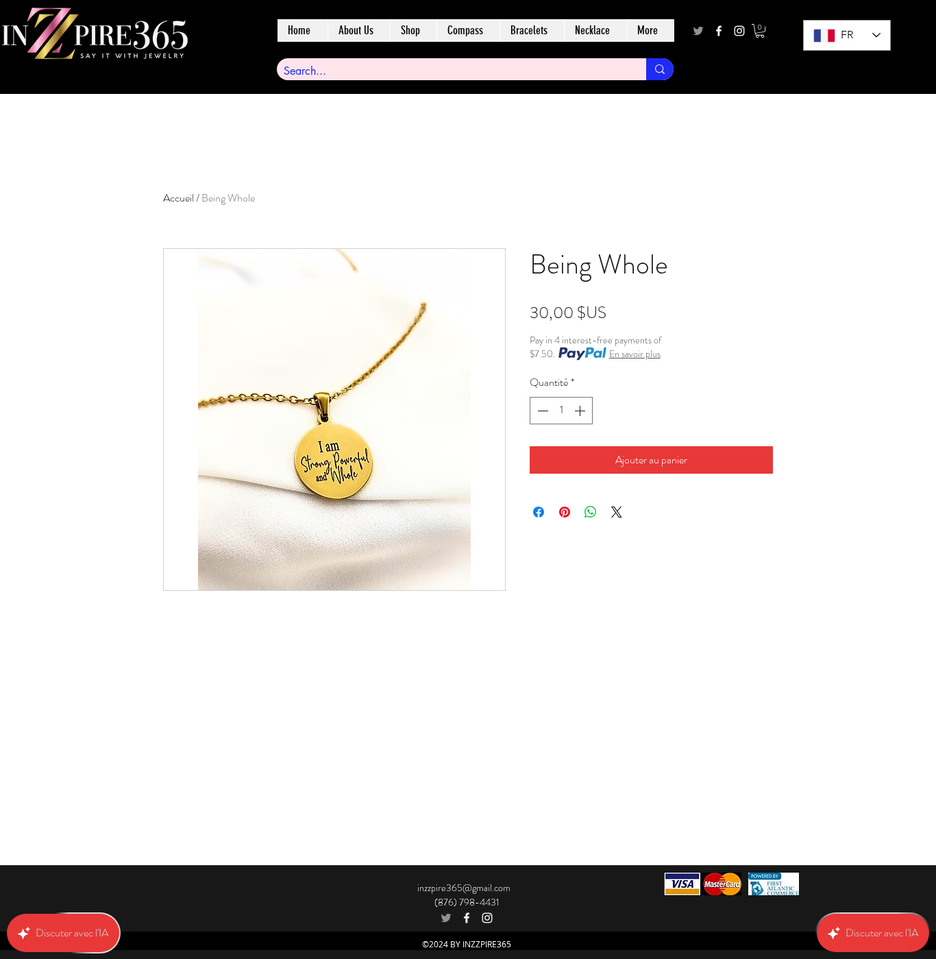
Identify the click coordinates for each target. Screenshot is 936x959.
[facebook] (719, 31)
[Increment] (581, 411)
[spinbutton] (561, 411)
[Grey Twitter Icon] (698, 31)
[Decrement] (541, 411)
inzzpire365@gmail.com (463, 888)
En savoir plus (635, 354)
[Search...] (660, 69)
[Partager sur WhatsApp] (590, 512)
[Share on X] (616, 512)
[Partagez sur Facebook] (538, 512)
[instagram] (739, 31)
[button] (760, 31)
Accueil (178, 198)
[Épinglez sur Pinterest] (564, 512)
